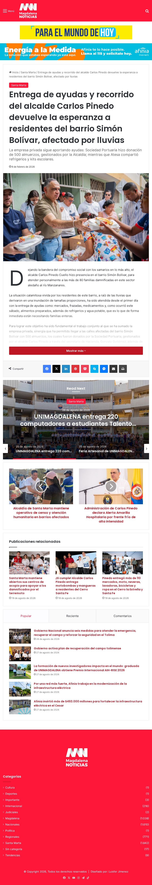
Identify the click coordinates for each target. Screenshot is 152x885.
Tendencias (12, 855)
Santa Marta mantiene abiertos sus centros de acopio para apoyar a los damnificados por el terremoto (27, 585)
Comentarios (123, 616)
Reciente (72, 616)
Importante (12, 799)
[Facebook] (47, 369)
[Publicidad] (76, 32)
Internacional (13, 806)
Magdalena (12, 818)
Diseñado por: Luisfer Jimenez (109, 871)
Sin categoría (13, 849)
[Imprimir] (123, 369)
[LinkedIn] (66, 369)
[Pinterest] (75, 369)
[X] (56, 369)
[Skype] (94, 369)
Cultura (10, 787)
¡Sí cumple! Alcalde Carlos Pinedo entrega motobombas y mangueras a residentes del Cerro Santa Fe (76, 585)
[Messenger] (104, 369)
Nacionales (12, 824)
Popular (26, 616)
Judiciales (11, 812)
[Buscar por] (147, 12)
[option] (76, 419)
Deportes (11, 793)
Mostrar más (75, 350)
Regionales (12, 836)
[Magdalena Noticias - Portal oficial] (27, 11)
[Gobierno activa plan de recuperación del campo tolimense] (20, 653)
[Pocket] (85, 369)
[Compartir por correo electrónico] (113, 369)
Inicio (15, 72)
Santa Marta (28, 72)
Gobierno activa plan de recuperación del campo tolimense (77, 648)
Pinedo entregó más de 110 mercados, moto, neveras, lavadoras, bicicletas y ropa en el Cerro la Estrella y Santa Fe (122, 585)
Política (10, 830)
